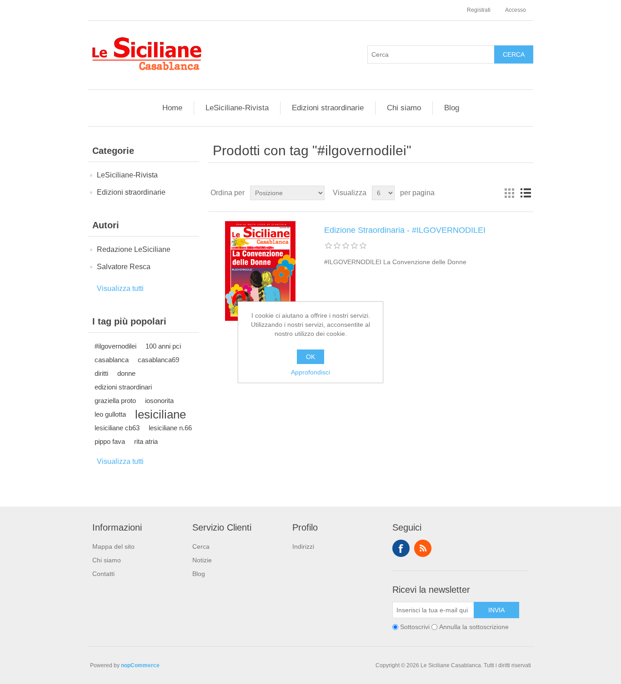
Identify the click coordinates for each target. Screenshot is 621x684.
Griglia (509, 193)
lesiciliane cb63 (117, 428)
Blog (451, 107)
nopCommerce (140, 665)
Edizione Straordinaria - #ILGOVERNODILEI (405, 230)
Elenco (525, 193)
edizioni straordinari (123, 387)
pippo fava (110, 441)
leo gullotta (110, 414)
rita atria (146, 441)
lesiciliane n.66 (170, 428)
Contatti (103, 573)
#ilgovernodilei (115, 346)
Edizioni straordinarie (328, 107)
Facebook (401, 548)
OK (310, 356)
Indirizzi (303, 546)
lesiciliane (160, 414)
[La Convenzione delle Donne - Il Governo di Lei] (260, 271)
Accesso (515, 10)
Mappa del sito (113, 546)
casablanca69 (158, 360)
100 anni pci (163, 346)
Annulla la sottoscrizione (474, 626)
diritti (101, 373)
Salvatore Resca (123, 267)
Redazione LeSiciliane (133, 249)
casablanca (112, 360)
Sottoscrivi (415, 626)
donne (126, 373)
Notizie (202, 560)
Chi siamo (404, 107)
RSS (422, 548)
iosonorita (159, 400)
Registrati (479, 10)
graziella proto (115, 400)
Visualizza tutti (120, 288)
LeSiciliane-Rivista (237, 107)
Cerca (201, 546)
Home (172, 107)
